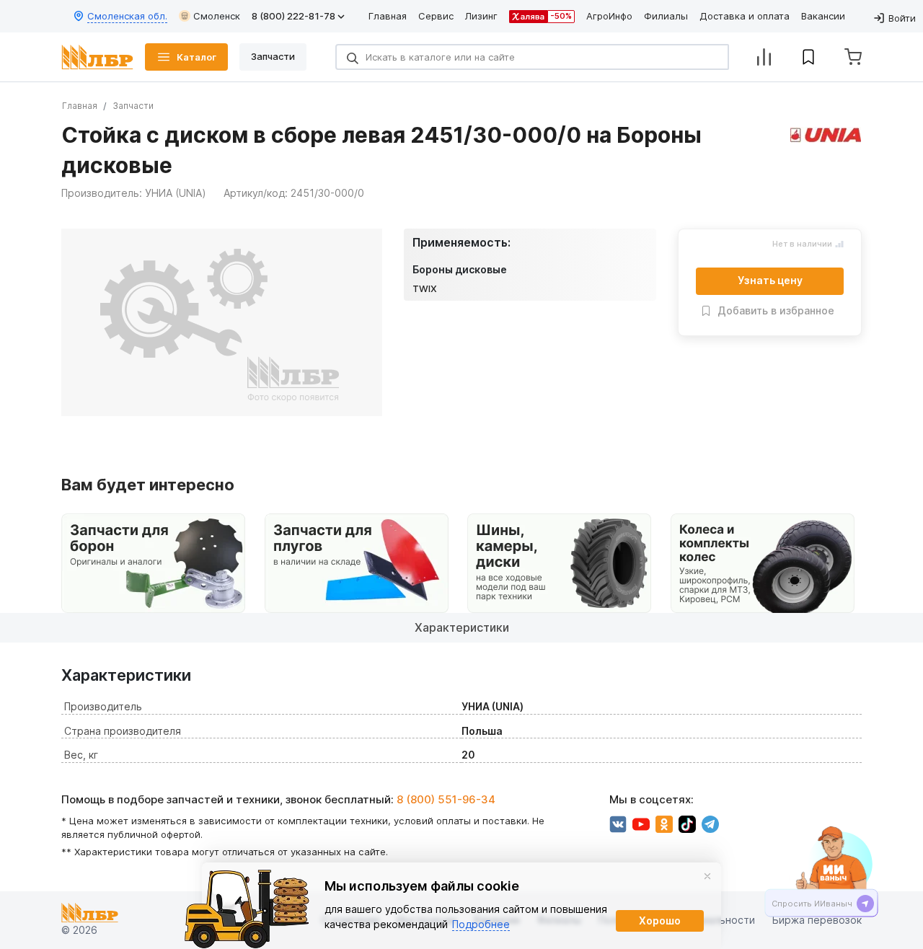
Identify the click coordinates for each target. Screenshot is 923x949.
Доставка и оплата (744, 16)
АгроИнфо (609, 16)
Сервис (436, 16)
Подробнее (481, 924)
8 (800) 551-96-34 (446, 799)
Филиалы (666, 16)
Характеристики (462, 627)
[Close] (707, 876)
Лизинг (481, 16)
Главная (387, 16)
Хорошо (660, 920)
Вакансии (823, 16)
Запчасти (133, 105)
